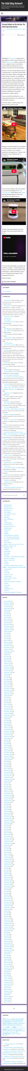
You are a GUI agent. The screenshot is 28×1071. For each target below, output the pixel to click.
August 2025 (7, 610)
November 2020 (8, 711)
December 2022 (8, 667)
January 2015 (7, 836)
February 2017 (7, 791)
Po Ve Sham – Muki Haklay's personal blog (14, 409)
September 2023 (8, 651)
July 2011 (6, 911)
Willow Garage (9, 62)
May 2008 (6, 975)
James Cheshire (7, 386)
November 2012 (8, 882)
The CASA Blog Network (12, 3)
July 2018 (6, 761)
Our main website (6, 291)
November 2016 (8, 797)
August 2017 (7, 781)
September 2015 (8, 822)
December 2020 (8, 710)
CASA (19, 1021)
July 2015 (6, 825)
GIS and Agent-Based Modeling (11, 377)
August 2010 (7, 930)
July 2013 (6, 868)
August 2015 (7, 824)
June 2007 (6, 987)
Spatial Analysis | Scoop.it (10, 462)
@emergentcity (7, 305)
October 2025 (7, 606)
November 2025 (8, 604)
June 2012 (6, 891)
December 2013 (8, 859)
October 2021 (7, 692)
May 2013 (6, 872)
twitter (13, 1032)
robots (5, 281)
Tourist (9, 1032)
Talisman (6, 471)
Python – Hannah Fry (9, 419)
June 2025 (6, 613)
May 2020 (6, 722)
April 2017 (6, 788)
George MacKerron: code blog (11, 371)
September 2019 (8, 736)
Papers (11, 1030)
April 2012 (6, 895)
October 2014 (7, 841)
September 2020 (8, 715)
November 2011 (8, 904)
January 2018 (7, 772)
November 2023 (8, 647)
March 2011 (7, 918)
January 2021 (7, 708)
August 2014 (7, 845)
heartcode (6, 384)
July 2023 (6, 654)
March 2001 (7, 1000)
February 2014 (7, 856)
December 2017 (8, 774)
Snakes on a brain (8, 455)
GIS (7, 1027)
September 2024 (8, 629)
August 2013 (7, 866)
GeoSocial (4, 1027)
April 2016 (6, 809)
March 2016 (7, 811)
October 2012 (7, 884)
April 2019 (6, 745)
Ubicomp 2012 (12, 58)
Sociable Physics (8, 459)
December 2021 (8, 688)
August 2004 (7, 998)
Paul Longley (7, 403)
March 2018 (7, 768)
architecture (13, 1020)
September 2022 (8, 672)
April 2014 (6, 852)
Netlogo (16, 1029)
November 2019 (8, 733)
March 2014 (7, 854)
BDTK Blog (6, 329)
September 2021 (8, 694)
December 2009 (8, 945)
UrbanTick (6, 485)
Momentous (20, 1069)
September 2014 (8, 843)
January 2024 (7, 644)
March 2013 (7, 875)
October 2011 (7, 905)
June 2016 (6, 806)
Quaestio (6, 425)
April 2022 (6, 681)
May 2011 (6, 914)
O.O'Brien (6, 396)
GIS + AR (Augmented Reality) (11, 375)
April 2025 (6, 617)
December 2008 (8, 966)
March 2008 (7, 977)
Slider (8, 281)
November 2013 (8, 861)
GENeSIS (6, 369)
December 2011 (8, 902)
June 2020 (6, 720)
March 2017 (7, 790)
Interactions (23, 1027)
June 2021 (6, 699)
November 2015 (8, 818)
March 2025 (7, 619)
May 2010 (6, 936)
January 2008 (7, 978)
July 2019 (6, 740)
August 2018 (7, 759)
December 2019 (8, 731)
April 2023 (6, 660)
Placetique (6, 407)
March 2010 (7, 939)
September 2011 (8, 907)
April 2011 (6, 916)
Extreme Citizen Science (15, 1025)
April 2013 (6, 873)
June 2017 (6, 784)
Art (16, 1020)
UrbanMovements (8, 482)
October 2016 (7, 799)
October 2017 (7, 777)
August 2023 (7, 653)
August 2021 (7, 695)
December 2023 (8, 645)
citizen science (7, 1023)
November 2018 (8, 754)
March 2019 (7, 747)
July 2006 (6, 994)
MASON (12, 1029)
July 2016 (6, 804)
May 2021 (6, 701)
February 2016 (7, 813)
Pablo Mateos (7, 402)
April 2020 (6, 724)
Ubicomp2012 (13, 281)
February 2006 (7, 996)
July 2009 (6, 954)
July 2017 (6, 783)
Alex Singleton (7, 320)
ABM (3, 1019)
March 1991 (7, 1002)
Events (8, 1025)
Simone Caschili (8, 435)
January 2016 (7, 815)
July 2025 (6, 612)
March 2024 (7, 640)
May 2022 (6, 679)
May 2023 (6, 658)
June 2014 (6, 848)
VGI (17, 1032)
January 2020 (7, 729)
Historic (10, 1027)
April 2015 (6, 831)
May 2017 (6, 786)
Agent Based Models (18, 1019)
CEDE (5, 334)
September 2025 (8, 608)
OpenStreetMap (6, 1030)
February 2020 (7, 727)
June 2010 (6, 934)
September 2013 (8, 864)
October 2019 (7, 734)
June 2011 (6, 913)
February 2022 (7, 685)
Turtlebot (23, 192)
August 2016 (7, 802)
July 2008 (6, 971)
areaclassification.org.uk (10, 321)
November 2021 (8, 690)
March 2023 (7, 661)
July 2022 (6, 676)
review (17, 1030)
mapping (9, 1029)
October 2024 (7, 628)
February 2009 (7, 962)
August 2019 (7, 738)
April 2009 (6, 959)
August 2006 (7, 993)
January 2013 (7, 879)
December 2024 (8, 624)
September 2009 (8, 950)
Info (14, 1027)
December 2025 (8, 603)
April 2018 (6, 767)
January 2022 (7, 686)
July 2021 (6, 697)
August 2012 (7, 888)
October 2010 (7, 927)
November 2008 (8, 968)
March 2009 (7, 961)
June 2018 (6, 763)
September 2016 (8, 800)
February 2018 (7, 770)
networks (20, 1029)
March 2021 (7, 704)
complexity (15, 1023)
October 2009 (7, 948)
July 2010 (6, 932)
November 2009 (8, 946)
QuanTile (6, 428)
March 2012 (7, 897)
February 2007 (7, 991)
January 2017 (7, 793)
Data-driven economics (9, 345)
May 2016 (6, 807)
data (9, 1024)
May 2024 (6, 637)
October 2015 (7, 820)
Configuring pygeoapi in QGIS (11, 1044)
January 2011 (7, 921)
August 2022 (7, 674)
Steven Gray (7, 466)
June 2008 (6, 973)
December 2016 (8, 795)
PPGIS (14, 1030)
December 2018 (8, 752)
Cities (21, 1021)
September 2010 (8, 929)
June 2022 (6, 677)
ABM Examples (9, 1019)
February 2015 (7, 834)
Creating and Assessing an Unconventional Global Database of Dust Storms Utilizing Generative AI (13, 1052)
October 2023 (7, 649)
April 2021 (6, 702)
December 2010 (8, 923)
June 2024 (6, 635)
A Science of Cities (8, 316)
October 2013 (7, 863)
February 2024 (7, 642)
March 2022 (7, 683)
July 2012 (6, 889)
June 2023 (6, 656)
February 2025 (7, 620)
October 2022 (7, 670)
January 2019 (7, 750)
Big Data (7, 1021)
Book (16, 1021)
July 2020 (6, 718)
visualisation (6, 1033)
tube (11, 1032)
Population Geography (9, 414)
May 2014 (6, 850)
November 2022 (8, 669)
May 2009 (6, 957)
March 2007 (7, 989)
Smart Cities (7, 446)
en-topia (6, 366)
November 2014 (8, 840)
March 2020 (7, 726)
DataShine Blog (8, 350)
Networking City (8, 300)
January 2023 (7, 665)
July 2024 (6, 633)
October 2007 (7, 982)
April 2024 (6, 638)
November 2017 (8, 775)
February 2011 (7, 920)
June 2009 (6, 955)
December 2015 (8, 816)
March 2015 (7, 832)
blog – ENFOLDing (8, 330)
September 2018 (8, 758)
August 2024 (7, 631)
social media (5, 1032)
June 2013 (6, 870)
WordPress (12, 1069)
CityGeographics (8, 337)
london (4, 1029)
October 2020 (7, 713)
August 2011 (7, 909)
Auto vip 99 (7, 325)
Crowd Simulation (8, 343)
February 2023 (7, 663)
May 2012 (6, 893)
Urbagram (6, 480)
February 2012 (7, 898)
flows (22, 1025)
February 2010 (7, 941)
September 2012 (8, 886)
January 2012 (7, 900)
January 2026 (7, 601)
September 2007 (8, 984)
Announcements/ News (6, 1020)
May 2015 (6, 829)
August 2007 (7, 986)
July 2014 (6, 847)
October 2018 (7, 756)
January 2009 (7, 964)
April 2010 (6, 937)
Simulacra (6, 439)
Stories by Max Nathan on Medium (12, 467)
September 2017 (8, 779)
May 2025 (6, 615)
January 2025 (7, 622)
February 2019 (7, 749)
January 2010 (7, 943)
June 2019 (6, 742)
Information (18, 1027)
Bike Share (12, 1021)
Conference (21, 1023)
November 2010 (8, 925)
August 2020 (7, 717)
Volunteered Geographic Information (13, 487)
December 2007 (8, 980)
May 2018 (6, 765)
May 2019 (6, 743)
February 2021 (7, 706)
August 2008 (7, 970)
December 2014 (8, 838)
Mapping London (8, 393)
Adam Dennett (7, 318)
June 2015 (6, 827)
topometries (7, 475)
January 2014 (7, 857)
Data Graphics (12, 1024)
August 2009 (7, 952)
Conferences (5, 1024)
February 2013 (7, 877)
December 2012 (8, 880)
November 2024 (8, 626)
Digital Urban (7, 362)
